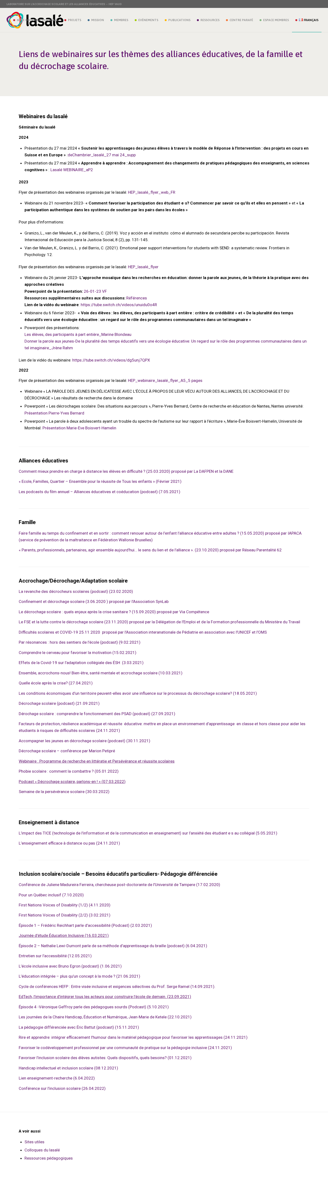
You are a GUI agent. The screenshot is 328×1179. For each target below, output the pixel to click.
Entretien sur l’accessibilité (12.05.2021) (55, 955)
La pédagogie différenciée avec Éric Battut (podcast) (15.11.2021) (79, 1027)
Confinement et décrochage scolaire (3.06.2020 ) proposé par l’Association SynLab (94, 601)
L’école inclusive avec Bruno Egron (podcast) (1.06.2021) (70, 966)
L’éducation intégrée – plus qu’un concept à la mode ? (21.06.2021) (79, 976)
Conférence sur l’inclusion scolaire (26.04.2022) (62, 1088)
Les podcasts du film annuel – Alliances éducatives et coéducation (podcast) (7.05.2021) (99, 491)
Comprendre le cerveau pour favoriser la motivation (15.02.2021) (77, 652)
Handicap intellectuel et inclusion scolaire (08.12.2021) (68, 1068)
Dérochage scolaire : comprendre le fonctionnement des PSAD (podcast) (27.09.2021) (97, 713)
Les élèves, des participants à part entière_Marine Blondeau (77, 334)
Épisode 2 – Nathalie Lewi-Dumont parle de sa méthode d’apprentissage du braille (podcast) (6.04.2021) (113, 945)
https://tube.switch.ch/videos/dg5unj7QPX (111, 360)
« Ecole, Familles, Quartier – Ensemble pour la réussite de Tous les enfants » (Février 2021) (100, 481)
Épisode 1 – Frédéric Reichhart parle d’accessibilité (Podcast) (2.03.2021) (85, 925)
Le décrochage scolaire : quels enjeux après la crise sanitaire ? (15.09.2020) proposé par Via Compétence (114, 611)
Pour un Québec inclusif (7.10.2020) (51, 895)
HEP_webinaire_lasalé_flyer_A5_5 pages (165, 380)
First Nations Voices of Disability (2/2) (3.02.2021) (64, 915)
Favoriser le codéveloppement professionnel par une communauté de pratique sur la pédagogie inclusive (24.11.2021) (125, 1047)
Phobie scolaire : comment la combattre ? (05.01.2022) (69, 771)
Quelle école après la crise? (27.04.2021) (56, 683)
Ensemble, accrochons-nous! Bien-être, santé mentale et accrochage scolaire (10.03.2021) (100, 673)
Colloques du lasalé (42, 1150)
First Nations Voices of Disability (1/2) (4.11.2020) (64, 905)
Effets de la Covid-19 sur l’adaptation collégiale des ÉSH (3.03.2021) (81, 662)
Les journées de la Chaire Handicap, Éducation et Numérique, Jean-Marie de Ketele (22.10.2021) (105, 1017)
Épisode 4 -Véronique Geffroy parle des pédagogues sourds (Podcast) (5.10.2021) (94, 1006)
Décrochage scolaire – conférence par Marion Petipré (67, 750)
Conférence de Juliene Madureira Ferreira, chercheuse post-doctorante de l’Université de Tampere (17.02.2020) (119, 884)
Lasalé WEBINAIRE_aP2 (71, 169)
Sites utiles (34, 1141)
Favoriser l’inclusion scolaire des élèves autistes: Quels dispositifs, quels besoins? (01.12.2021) (105, 1057)
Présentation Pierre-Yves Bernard (54, 413)
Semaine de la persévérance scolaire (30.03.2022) (64, 791)
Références (136, 298)
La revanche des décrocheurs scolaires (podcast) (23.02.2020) (76, 591)
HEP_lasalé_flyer (143, 266)
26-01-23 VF (95, 291)
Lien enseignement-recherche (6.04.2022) (57, 1078)
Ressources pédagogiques (48, 1158)
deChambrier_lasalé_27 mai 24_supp (102, 154)
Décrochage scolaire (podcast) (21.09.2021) (59, 703)
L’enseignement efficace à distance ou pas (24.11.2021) (69, 843)
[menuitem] (35, 20)
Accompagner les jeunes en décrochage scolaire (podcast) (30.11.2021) (84, 740)
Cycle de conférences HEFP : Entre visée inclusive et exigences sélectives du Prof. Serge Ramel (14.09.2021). (117, 986)
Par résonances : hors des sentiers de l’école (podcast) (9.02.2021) (79, 642)
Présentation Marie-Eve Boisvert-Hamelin (79, 428)
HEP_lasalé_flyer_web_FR (151, 192)
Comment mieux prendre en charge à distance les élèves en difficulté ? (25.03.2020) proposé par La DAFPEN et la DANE (126, 471)
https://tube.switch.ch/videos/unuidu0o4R (119, 304)
